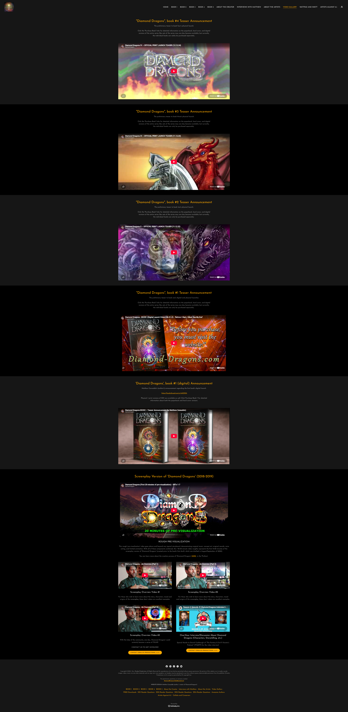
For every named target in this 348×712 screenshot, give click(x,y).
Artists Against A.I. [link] (328, 7)
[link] (9, 7)
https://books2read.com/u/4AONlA (174, 393)
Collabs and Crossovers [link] (181, 695)
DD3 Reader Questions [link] (183, 692)
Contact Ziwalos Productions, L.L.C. (145, 652)
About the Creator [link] (225, 7)
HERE (193, 556)
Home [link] (165, 7)
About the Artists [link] (272, 7)
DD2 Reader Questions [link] (164, 692)
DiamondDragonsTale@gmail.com (174, 680)
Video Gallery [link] (290, 7)
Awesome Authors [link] (218, 692)
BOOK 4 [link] (201, 7)
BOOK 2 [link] (183, 7)
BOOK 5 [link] (210, 7)
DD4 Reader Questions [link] (201, 692)
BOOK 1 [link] (174, 7)
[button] (342, 7)
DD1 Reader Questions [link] (146, 692)
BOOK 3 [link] (192, 7)
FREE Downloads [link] (129, 692)
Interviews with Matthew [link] (249, 7)
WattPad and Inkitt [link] (308, 7)
